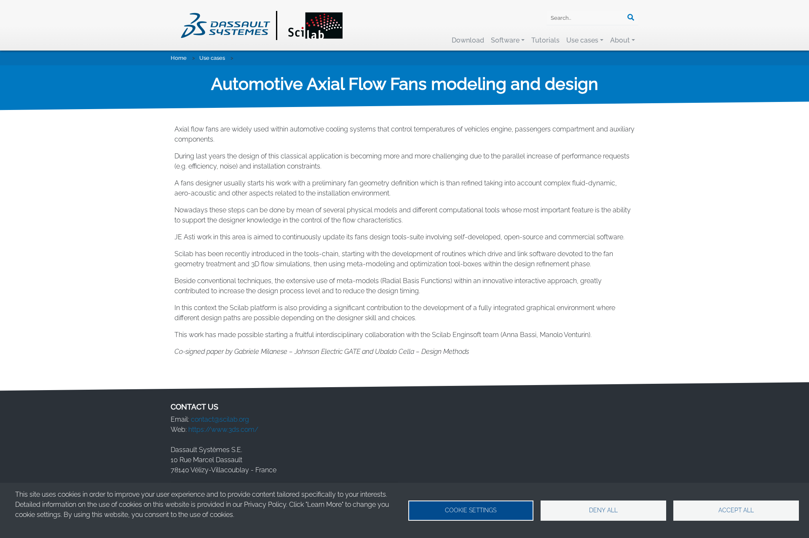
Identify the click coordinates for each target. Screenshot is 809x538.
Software (505, 40)
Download (468, 40)
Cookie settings (470, 510)
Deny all (603, 510)
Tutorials (545, 40)
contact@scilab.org (220, 419)
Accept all (736, 510)
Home (179, 58)
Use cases (582, 40)
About (620, 40)
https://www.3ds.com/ (223, 430)
